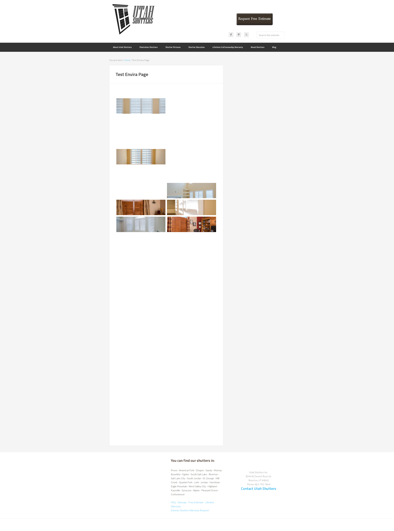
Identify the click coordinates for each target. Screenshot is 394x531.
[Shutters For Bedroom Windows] (140, 275)
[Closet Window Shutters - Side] (140, 224)
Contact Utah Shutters (258, 488)
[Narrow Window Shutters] (140, 342)
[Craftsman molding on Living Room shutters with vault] (191, 359)
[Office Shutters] (191, 224)
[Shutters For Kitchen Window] (191, 173)
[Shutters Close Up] (140, 309)
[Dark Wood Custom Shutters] (140, 207)
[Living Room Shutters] (191, 190)
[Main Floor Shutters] (140, 241)
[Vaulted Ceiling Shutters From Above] (140, 190)
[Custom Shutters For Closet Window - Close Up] (191, 156)
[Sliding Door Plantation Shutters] (191, 292)
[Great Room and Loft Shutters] (140, 376)
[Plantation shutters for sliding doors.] (140, 359)
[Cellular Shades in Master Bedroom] (191, 410)
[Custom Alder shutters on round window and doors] (191, 393)
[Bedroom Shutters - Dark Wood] (191, 106)
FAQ (173, 502)
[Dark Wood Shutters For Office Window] (140, 173)
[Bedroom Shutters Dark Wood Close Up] (140, 123)
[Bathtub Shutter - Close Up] (191, 325)
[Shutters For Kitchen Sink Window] (191, 275)
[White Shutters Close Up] (140, 140)
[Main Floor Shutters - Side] (191, 309)
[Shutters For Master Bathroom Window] (140, 156)
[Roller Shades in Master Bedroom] (140, 427)
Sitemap (182, 502)
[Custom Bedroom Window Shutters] (140, 106)
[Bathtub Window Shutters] (140, 325)
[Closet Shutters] (191, 241)
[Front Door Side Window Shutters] (140, 258)
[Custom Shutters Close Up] (191, 207)
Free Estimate (195, 502)
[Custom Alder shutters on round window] (140, 410)
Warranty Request (199, 510)
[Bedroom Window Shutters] (191, 140)
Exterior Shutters (180, 510)
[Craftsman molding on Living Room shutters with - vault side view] (140, 393)
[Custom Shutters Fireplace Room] (191, 342)
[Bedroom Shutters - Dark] (140, 292)
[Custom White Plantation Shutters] (191, 123)
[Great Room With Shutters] (191, 376)
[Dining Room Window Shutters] (191, 258)
